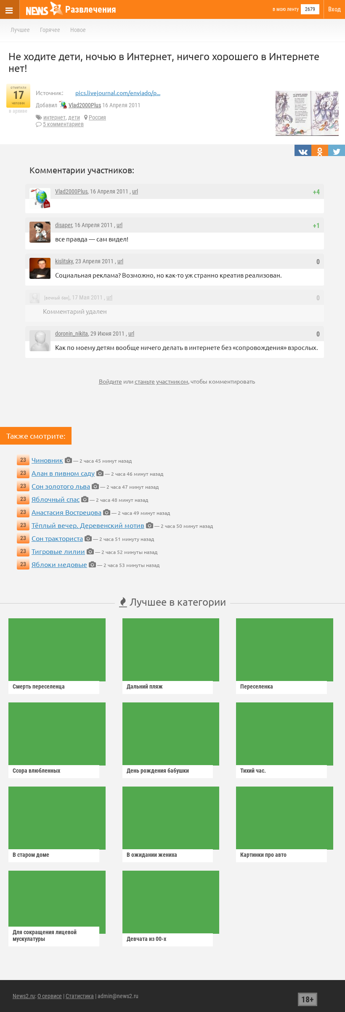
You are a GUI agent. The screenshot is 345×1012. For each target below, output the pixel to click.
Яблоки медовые (59, 564)
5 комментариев (63, 124)
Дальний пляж (145, 686)
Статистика (80, 996)
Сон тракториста (57, 538)
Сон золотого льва (61, 486)
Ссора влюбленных (36, 770)
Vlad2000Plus (85, 105)
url (135, 191)
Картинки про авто (263, 854)
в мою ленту (286, 9)
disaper (63, 225)
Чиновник (47, 460)
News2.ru (24, 996)
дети (74, 117)
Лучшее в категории (176, 602)
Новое (78, 29)
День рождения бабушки (158, 770)
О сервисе (49, 996)
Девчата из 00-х (146, 938)
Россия (97, 117)
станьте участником (161, 381)
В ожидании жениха (152, 854)
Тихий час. (253, 770)
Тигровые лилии (58, 551)
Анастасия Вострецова (66, 512)
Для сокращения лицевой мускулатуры (45, 935)
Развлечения (90, 9)
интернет (54, 117)
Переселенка (256, 686)
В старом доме (31, 854)
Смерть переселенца (39, 686)
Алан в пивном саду (63, 473)
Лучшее (20, 29)
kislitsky (64, 261)
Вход (334, 9)
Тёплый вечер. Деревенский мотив (88, 525)
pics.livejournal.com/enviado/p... (117, 92)
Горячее (50, 29)
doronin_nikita (71, 333)
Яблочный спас (56, 499)
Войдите (110, 381)
